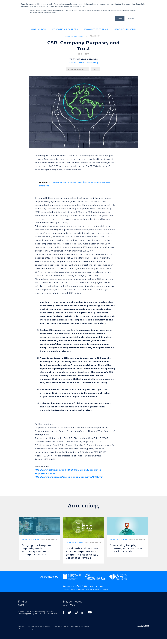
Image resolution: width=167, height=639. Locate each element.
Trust (95, 69)
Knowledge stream (74, 36)
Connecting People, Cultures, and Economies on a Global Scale (126, 548)
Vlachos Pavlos (89, 59)
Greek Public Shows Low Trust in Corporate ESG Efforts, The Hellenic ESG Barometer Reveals (82, 553)
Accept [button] (119, 18)
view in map (50, 612)
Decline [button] (131, 18)
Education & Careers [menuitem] (65, 29)
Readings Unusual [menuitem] (125, 29)
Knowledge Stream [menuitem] (96, 29)
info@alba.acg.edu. (30, 614)
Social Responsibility (77, 69)
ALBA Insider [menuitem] (38, 29)
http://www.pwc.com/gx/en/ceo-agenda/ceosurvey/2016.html (69, 477)
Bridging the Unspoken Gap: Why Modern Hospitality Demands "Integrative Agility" (37, 550)
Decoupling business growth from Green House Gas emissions (74, 184)
